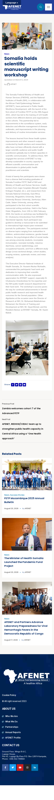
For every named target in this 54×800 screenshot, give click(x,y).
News (6, 54)
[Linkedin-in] (34, 767)
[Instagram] (27, 767)
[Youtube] (20, 767)
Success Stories (17, 495)
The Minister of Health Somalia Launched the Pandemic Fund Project (23, 562)
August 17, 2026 (11, 640)
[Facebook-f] (5, 767)
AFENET (13, 84)
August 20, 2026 (11, 508)
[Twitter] (12, 767)
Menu (48, 7)
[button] (24, 373)
